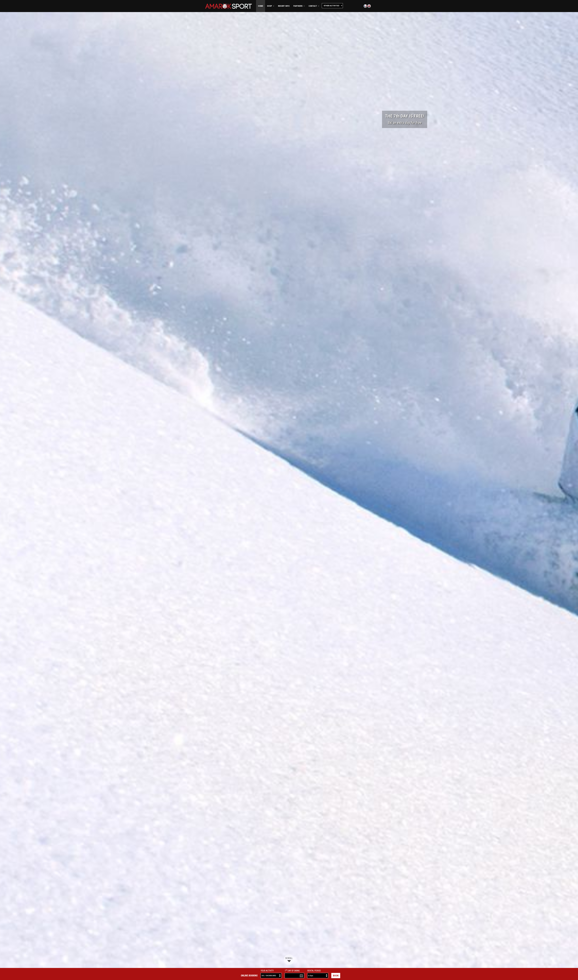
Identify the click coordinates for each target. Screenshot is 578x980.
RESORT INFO (283, 6)
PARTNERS (298, 6)
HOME (260, 6)
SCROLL (289, 958)
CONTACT (313, 6)
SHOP (270, 6)
